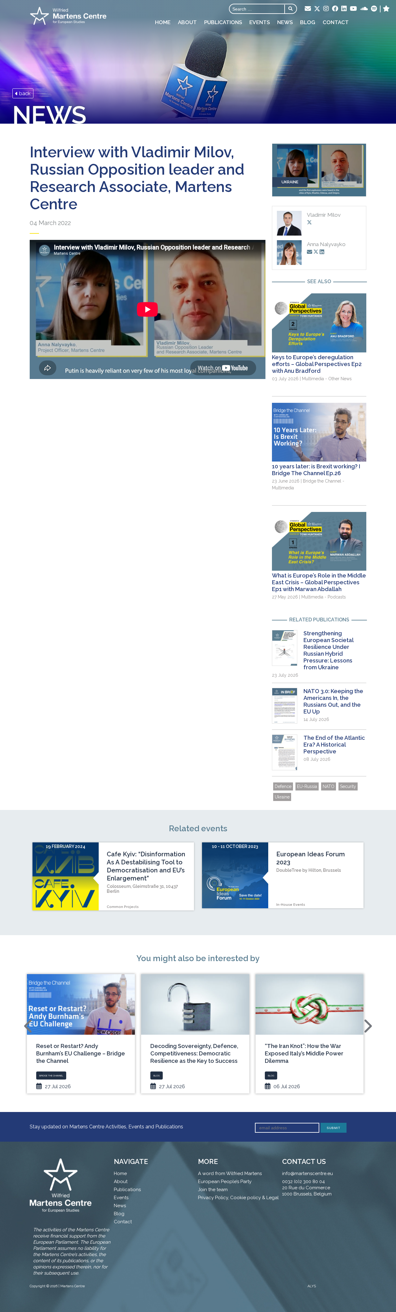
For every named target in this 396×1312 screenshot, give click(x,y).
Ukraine (282, 796)
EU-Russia (307, 786)
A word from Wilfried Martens (230, 1173)
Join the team (213, 1189)
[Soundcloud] (364, 9)
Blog (307, 22)
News (285, 22)
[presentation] (29, 1026)
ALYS (312, 1286)
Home (162, 22)
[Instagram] (326, 9)
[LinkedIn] (344, 9)
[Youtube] (353, 9)
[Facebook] (335, 9)
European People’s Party (225, 1181)
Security (348, 786)
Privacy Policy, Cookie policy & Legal (238, 1197)
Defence (283, 786)
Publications (223, 22)
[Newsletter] (308, 9)
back (24, 93)
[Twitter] (317, 9)
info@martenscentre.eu (307, 1173)
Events (259, 22)
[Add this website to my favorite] (386, 9)
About (187, 22)
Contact (336, 22)
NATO (328, 786)
